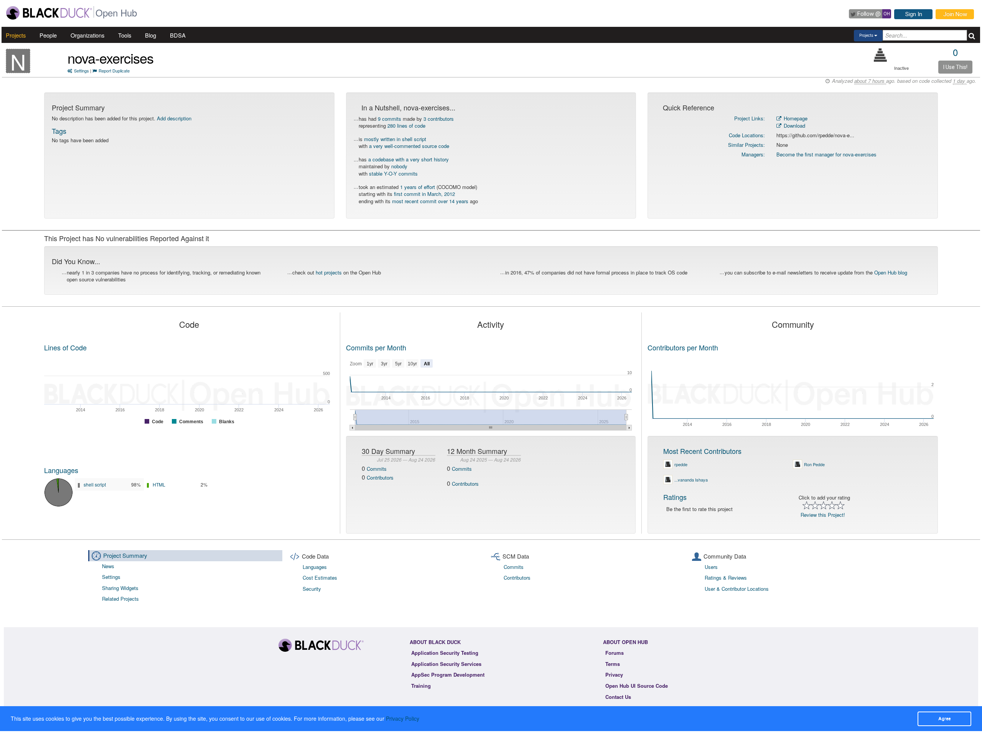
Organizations (87, 35)
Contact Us (618, 696)
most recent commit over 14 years (430, 201)
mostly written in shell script (395, 139)
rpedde (680, 464)
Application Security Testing (444, 652)
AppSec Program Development (447, 674)
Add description (174, 118)
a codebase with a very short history (408, 159)
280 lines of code (406, 125)
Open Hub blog (890, 272)
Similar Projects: (746, 144)
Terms (612, 663)
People (48, 35)
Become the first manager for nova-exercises (826, 154)
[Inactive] (880, 55)
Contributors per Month (683, 347)
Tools (124, 35)
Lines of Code (65, 347)
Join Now (955, 14)
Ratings (675, 497)
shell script (95, 484)
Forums (614, 652)
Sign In (913, 14)
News (108, 566)
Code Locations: (747, 135)
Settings (81, 70)
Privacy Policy (402, 718)
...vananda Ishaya (691, 480)
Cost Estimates (320, 577)
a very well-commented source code (409, 146)
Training (421, 685)
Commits (377, 468)
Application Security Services (446, 663)
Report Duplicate (114, 70)
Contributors (380, 477)
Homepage (794, 118)
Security (312, 588)
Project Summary (125, 555)
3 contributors (438, 118)
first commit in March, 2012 (424, 193)
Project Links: (749, 118)
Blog (150, 35)
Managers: (753, 154)
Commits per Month (376, 347)
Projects (16, 35)
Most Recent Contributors (702, 451)
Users (711, 566)
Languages (61, 470)
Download (793, 125)
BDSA (178, 35)
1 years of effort (417, 187)
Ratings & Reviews (726, 577)
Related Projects (120, 598)
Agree (944, 718)
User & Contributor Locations (737, 588)
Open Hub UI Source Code (636, 685)
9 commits (389, 118)
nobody (399, 166)
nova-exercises (110, 57)
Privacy (614, 674)
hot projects (329, 272)
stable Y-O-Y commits (393, 173)
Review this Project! (823, 514)
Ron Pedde (814, 464)
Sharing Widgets (120, 588)
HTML (159, 484)
